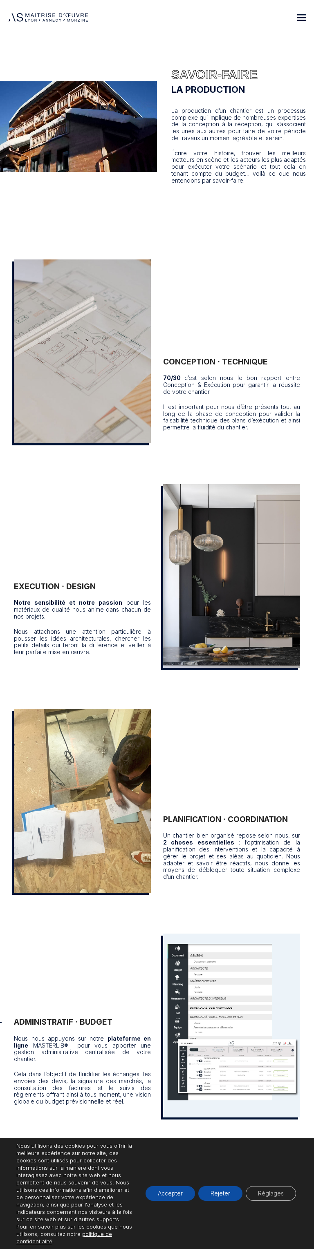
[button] (301, 17)
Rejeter (220, 1193)
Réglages (271, 1193)
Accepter (170, 1193)
